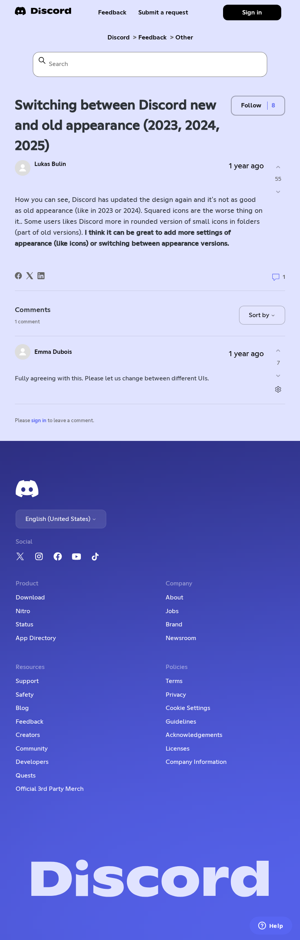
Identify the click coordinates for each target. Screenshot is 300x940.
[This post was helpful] (278, 167)
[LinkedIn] (41, 275)
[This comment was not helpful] (278, 375)
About (174, 597)
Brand (174, 624)
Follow (251, 105)
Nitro (23, 611)
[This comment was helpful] (278, 351)
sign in (38, 420)
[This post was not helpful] (278, 192)
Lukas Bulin (50, 164)
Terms (174, 681)
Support (27, 681)
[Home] (43, 13)
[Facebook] (18, 275)
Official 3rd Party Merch (50, 789)
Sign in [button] (252, 12)
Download (30, 597)
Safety (25, 695)
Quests (26, 775)
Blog (22, 708)
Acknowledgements (194, 735)
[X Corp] (29, 275)
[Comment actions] (278, 389)
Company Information (196, 762)
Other (184, 37)
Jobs (172, 611)
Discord (118, 37)
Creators (28, 735)
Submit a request (163, 12)
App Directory (36, 638)
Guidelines (181, 722)
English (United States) (58, 519)
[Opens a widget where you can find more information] (270, 926)
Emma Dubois (53, 352)
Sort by (260, 315)
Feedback (112, 12)
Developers (32, 762)
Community (32, 749)
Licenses (177, 749)
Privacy (176, 695)
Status (24, 624)
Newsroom (181, 638)
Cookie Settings (188, 708)
